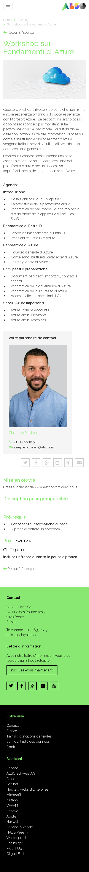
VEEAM (12, 806)
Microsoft (13, 795)
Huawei (12, 822)
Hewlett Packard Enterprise (27, 789)
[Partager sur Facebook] (36, 462)
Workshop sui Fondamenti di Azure (31, 24)
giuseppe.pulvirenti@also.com (33, 447)
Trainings (24, 20)
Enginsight (14, 843)
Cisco (10, 779)
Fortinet (12, 784)
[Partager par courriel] (79, 462)
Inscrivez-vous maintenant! (32, 670)
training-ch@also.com (23, 635)
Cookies (12, 747)
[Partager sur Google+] (47, 462)
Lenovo (12, 811)
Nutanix (12, 800)
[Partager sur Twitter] (25, 462)
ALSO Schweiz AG (20, 773)
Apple (11, 816)
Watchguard (16, 838)
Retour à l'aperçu (20, 32)
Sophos (12, 768)
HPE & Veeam (17, 832)
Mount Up (14, 849)
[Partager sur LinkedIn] (57, 462)
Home (7, 20)
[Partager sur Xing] (68, 462)
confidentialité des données (28, 741)
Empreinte (14, 731)
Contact (12, 725)
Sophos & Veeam (19, 827)
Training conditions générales (29, 736)
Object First (15, 854)
